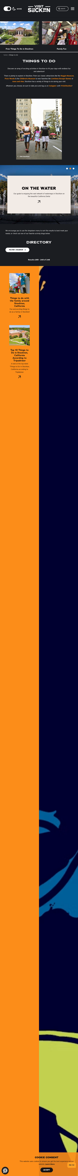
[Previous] (4, 194)
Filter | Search (16, 250)
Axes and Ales (18, 81)
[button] (71, 1165)
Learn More (50, 1164)
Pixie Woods (10, 78)
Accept (46, 1170)
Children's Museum (27, 78)
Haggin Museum (67, 76)
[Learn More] (39, 207)
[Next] (73, 32)
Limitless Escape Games (61, 78)
